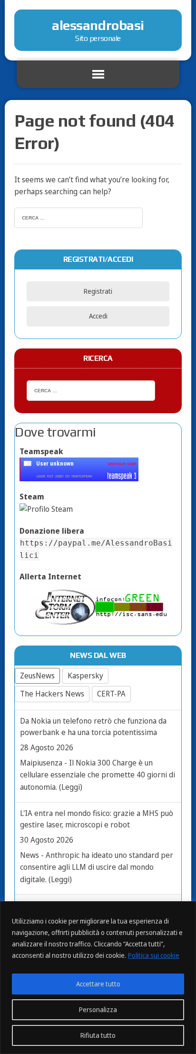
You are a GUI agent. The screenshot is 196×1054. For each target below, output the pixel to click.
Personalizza (98, 1009)
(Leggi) (70, 787)
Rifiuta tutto (98, 1035)
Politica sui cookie (153, 955)
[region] (98, 977)
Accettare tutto (98, 983)
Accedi (98, 315)
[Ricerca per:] (78, 216)
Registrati (98, 291)
